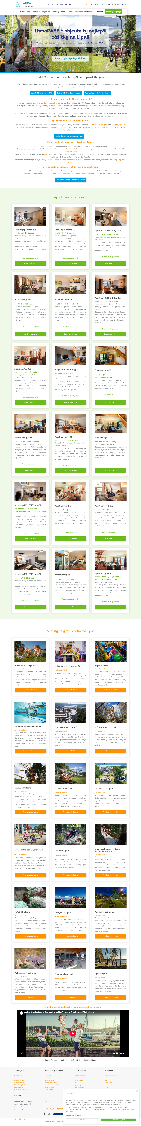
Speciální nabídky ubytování (60, 4)
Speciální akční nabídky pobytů (99, 127)
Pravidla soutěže (79, 1087)
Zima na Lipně (98, 4)
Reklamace (108, 1085)
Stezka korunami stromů (51, 1085)
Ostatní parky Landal (80, 1075)
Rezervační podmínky (110, 1075)
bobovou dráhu (61, 160)
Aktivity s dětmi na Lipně (62, 12)
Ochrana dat (108, 1080)
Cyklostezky (49, 154)
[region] (70, 44)
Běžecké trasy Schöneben (21, 1085)
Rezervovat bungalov (70, 396)
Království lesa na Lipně (51, 1082)
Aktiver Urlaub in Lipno (81, 1078)
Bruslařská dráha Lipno (20, 1089)
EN (16, 1119)
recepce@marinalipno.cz (54, 1108)
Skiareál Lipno (68, 171)
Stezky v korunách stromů (65, 149)
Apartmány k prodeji (80, 1085)
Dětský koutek (48, 1075)
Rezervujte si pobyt (113, 12)
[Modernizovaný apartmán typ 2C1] (111, 216)
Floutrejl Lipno (48, 1091)
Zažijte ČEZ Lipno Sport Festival (68, 93)
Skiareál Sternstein (19, 1082)
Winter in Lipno (79, 1080)
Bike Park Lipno (49, 1089)
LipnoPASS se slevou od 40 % (41, 93)
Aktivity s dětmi (20, 669)
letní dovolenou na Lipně (98, 125)
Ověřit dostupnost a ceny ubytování (69, 136)
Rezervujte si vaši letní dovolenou (97, 93)
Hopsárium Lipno (70, 152)
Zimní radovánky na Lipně (84, 12)
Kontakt (100, 12)
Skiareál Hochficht (19, 1080)
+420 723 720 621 (113, 4)
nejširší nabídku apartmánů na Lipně (48, 103)
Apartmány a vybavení (41, 12)
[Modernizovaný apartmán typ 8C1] (30, 559)
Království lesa (102, 149)
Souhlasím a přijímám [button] (118, 1120)
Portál (106, 1087)
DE (20, 1119)
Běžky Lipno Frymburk (20, 1087)
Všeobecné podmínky (110, 1078)
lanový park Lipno (47, 160)
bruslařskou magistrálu (76, 174)
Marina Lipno (25, 12)
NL (24, 1119)
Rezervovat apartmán (30, 258)
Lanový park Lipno (49, 1087)
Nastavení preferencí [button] (73, 1115)
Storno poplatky (109, 1082)
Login (76, 1082)
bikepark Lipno (76, 160)
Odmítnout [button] (83, 1120)
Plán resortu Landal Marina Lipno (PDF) (70, 180)
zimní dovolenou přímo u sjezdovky (57, 127)
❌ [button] (137, 1091)
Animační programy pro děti (52, 1078)
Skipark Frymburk (19, 1078)
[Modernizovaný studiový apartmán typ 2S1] (30, 216)
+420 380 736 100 (51, 1101)
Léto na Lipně (82, 4)
